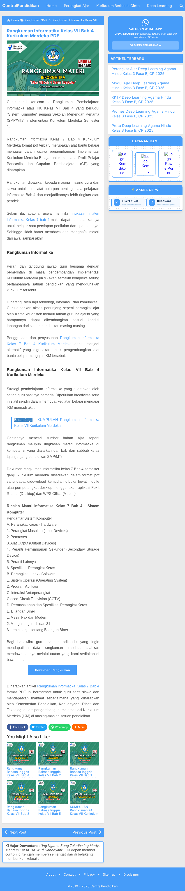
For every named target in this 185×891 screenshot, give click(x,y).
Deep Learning (159, 5)
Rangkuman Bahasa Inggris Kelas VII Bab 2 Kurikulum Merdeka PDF (52, 775)
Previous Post (85, 832)
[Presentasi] (168, 164)
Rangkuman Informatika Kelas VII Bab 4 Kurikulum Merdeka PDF (50, 33)
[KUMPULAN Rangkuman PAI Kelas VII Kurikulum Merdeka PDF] (84, 792)
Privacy (89, 874)
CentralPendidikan (20, 5)
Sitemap (109, 874)
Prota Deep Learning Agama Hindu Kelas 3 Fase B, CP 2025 (141, 128)
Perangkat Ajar (76, 5)
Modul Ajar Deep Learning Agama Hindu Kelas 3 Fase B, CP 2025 (140, 85)
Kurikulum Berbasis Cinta (118, 5)
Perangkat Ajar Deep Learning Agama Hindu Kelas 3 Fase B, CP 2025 (144, 71)
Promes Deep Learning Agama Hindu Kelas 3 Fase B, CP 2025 (143, 113)
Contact (70, 874)
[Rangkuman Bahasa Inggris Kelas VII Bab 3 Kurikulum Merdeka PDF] (21, 792)
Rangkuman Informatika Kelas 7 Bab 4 (68, 686)
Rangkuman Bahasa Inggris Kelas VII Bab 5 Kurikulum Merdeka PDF (52, 814)
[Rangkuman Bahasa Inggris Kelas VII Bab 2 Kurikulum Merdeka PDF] (53, 753)
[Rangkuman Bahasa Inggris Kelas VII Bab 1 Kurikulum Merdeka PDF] (84, 753)
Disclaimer (131, 874)
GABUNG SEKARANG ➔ (145, 45)
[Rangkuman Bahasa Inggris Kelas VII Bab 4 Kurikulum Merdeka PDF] (21, 753)
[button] (79, 727)
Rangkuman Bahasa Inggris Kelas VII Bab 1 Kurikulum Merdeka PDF (84, 775)
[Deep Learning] (122, 164)
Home (51, 5)
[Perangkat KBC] (145, 164)
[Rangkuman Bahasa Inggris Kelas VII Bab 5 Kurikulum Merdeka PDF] (53, 792)
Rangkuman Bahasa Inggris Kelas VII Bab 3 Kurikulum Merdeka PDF (21, 814)
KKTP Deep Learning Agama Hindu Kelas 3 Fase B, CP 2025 (141, 99)
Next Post (17, 832)
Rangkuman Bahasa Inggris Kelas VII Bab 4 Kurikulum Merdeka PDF (21, 775)
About (51, 874)
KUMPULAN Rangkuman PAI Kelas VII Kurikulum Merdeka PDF (84, 812)
